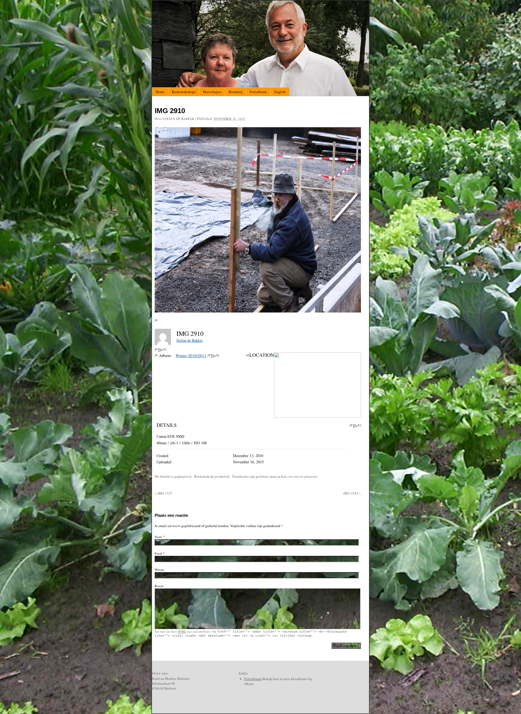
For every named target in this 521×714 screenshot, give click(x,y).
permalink (222, 476)
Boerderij (235, 91)
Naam (158, 537)
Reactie (159, 586)
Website (159, 570)
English (280, 91)
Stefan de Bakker (178, 119)
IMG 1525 (163, 493)
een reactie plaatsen (302, 476)
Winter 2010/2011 (191, 355)
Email (158, 553)
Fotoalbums (258, 91)
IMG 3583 (352, 493)
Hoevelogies (212, 91)
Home (160, 91)
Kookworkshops (184, 91)
